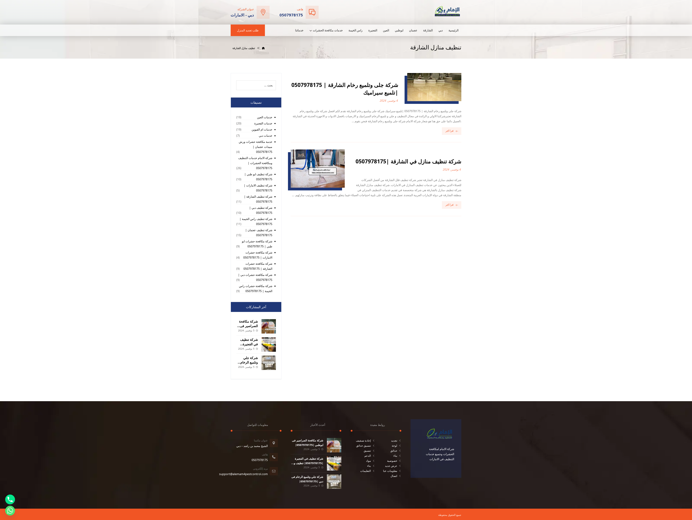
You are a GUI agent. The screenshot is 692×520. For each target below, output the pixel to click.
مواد (368, 460)
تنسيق (367, 450)
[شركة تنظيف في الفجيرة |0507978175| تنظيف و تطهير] (268, 344)
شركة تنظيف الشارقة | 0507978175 (258, 199)
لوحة (394, 445)
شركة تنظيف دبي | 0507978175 (260, 210)
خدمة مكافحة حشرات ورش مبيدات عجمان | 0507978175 (255, 147)
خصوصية (392, 460)
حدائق (393, 450)
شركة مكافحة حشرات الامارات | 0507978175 (257, 254)
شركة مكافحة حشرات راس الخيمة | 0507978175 (255, 288)
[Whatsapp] (10, 510)
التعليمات (365, 471)
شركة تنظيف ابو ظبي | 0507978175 (258, 176)
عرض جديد (391, 466)
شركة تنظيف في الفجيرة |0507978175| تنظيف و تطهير (308, 463)
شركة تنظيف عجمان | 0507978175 (258, 232)
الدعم (367, 455)
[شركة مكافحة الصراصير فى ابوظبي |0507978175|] (268, 326)
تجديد (394, 440)
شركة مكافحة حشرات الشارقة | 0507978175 (257, 266)
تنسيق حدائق (363, 445)
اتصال (394, 476)
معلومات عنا (390, 471)
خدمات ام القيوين (262, 129)
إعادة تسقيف (363, 440)
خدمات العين (264, 117)
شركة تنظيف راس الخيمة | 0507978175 (255, 221)
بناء (395, 455)
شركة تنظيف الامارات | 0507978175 (258, 187)
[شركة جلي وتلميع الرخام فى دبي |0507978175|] (268, 363)
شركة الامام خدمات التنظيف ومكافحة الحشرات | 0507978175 (255, 163)
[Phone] (10, 499)
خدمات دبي (265, 136)
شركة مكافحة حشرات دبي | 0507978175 (255, 277)
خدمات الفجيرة (263, 123)
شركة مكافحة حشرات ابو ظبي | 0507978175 (257, 243)
